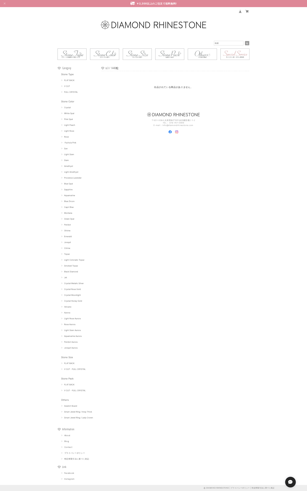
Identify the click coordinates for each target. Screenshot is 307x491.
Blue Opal (68, 183)
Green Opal (69, 219)
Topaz (67, 254)
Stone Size (67, 357)
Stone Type (67, 74)
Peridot (67, 224)
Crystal (67, 107)
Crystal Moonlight (72, 295)
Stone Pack (67, 378)
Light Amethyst (71, 172)
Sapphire (68, 189)
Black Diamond (71, 271)
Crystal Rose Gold (72, 289)
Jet (65, 277)
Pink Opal (68, 119)
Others (65, 399)
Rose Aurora (69, 324)
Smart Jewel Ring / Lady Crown (78, 417)
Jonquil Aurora (70, 348)
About (67, 435)
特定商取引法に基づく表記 (76, 459)
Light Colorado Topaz (74, 260)
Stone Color (67, 101)
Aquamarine (69, 195)
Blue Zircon (69, 201)
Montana (68, 213)
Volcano (67, 307)
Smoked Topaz (71, 266)
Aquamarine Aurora (73, 336)
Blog (66, 441)
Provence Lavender (73, 178)
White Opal (69, 113)
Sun (66, 148)
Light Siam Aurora (72, 330)
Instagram (69, 479)
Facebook (69, 473)
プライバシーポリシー (74, 453)
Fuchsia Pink (70, 142)
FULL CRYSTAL (71, 92)
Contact (68, 447)
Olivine (67, 230)
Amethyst (68, 166)
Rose (66, 137)
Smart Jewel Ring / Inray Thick (78, 412)
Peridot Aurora (70, 342)
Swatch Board (70, 406)
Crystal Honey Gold (73, 301)
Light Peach (69, 125)
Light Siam (69, 154)
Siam (66, 160)
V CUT (67, 86)
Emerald (68, 236)
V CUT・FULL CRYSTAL (75, 369)
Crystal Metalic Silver (74, 283)
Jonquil (67, 242)
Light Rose (69, 131)
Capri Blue (69, 207)
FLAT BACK (69, 80)
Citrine (67, 248)
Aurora (67, 312)
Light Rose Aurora (72, 318)
